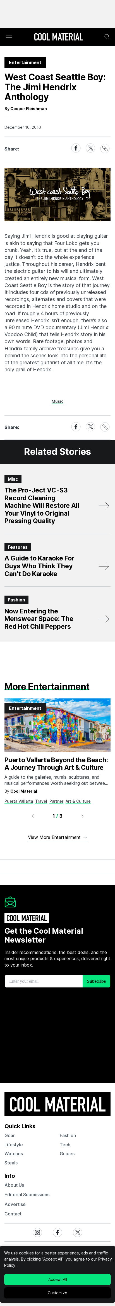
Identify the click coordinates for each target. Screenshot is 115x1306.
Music (57, 401)
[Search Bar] (107, 36)
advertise (15, 1204)
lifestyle (13, 1144)
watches (13, 1153)
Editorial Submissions (26, 1194)
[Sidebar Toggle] (8, 37)
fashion (68, 1135)
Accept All (57, 1279)
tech (65, 1144)
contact (12, 1214)
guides (67, 1153)
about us (14, 1185)
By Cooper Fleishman (25, 108)
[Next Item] (82, 816)
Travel (41, 801)
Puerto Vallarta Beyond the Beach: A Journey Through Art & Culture (56, 764)
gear (9, 1135)
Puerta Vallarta (18, 801)
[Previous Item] (32, 816)
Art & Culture (78, 801)
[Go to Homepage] (59, 37)
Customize (57, 1292)
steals (11, 1163)
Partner (56, 801)
